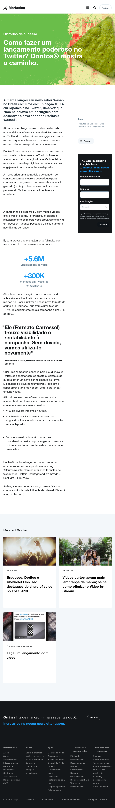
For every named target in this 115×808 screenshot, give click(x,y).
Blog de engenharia (79, 780)
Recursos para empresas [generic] (102, 749)
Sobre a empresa (34, 752)
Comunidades (77, 769)
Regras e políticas (56, 786)
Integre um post (11, 763)
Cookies (30, 799)
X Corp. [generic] (29, 747)
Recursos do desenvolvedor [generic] (80, 749)
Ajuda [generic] (50, 747)
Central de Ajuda (56, 752)
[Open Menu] (87, 7)
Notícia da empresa (35, 756)
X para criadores (56, 759)
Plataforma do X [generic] (11, 747)
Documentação (77, 763)
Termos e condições (70, 799)
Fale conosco (54, 790)
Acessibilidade (10, 759)
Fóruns (73, 766)
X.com (6, 752)
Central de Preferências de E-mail (57, 779)
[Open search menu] (94, 7)
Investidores (31, 773)
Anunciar (97, 756)
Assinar (105, 8)
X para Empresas (101, 759)
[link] (29, 572)
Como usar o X (55, 756)
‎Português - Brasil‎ (97, 799)
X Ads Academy (100, 786)
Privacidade (47, 799)
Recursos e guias (101, 763)
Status (6, 756)
